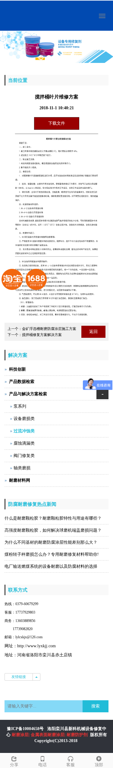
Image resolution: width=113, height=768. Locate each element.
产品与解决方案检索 (28, 394)
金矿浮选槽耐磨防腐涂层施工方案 (49, 329)
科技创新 (17, 369)
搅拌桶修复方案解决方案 (42, 335)
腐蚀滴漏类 (24, 443)
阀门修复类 (24, 455)
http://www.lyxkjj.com (36, 646)
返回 (93, 331)
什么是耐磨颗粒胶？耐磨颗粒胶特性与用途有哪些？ (53, 518)
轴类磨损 (22, 468)
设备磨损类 (24, 418)
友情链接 (19, 677)
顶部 (99, 765)
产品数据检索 (21, 381)
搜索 (95, 706)
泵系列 (20, 406)
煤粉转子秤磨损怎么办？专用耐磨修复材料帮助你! (52, 554)
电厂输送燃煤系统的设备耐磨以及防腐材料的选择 (51, 566)
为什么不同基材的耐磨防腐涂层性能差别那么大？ (51, 542)
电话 (42, 765)
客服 (70, 765)
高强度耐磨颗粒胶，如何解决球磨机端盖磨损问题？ (53, 530)
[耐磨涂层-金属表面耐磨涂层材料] (56, 47)
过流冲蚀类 (24, 431)
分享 (14, 765)
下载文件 (56, 123)
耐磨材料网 (19, 480)
